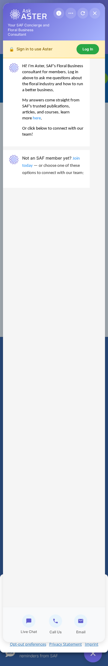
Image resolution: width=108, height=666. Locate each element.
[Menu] (70, 13)
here (37, 118)
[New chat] (82, 13)
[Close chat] (94, 13)
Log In (87, 49)
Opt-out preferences (28, 644)
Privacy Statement (65, 644)
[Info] (58, 13)
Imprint (91, 644)
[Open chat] (93, 653)
